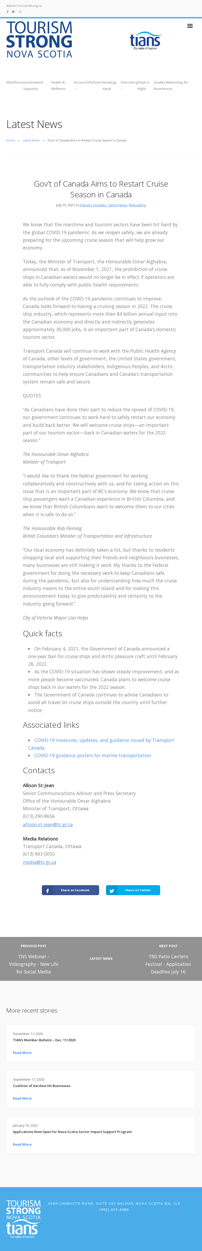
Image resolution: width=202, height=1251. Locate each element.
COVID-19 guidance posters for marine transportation (92, 755)
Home (10, 140)
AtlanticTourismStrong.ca (24, 6)
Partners (96, 82)
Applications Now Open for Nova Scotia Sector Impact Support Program (72, 1131)
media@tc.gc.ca (39, 862)
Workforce (14, 82)
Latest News (31, 140)
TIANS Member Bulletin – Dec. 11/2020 (44, 1040)
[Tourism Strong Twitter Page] (13, 11)
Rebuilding (137, 205)
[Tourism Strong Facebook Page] (7, 11)
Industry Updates (93, 205)
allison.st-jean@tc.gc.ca (48, 824)
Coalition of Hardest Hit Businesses (41, 1085)
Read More (22, 1052)
